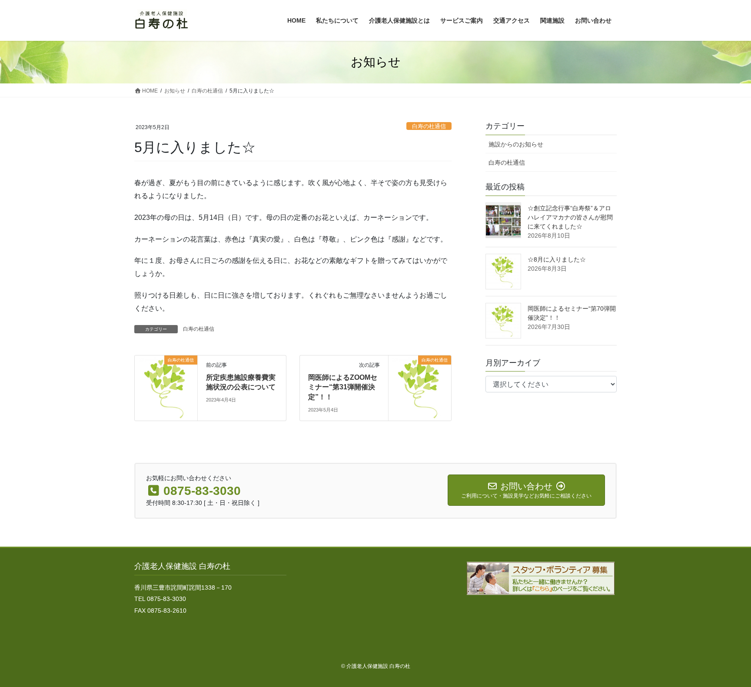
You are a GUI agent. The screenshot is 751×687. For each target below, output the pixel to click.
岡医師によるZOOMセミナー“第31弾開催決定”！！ (342, 387)
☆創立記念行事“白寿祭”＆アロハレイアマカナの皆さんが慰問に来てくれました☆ (570, 217)
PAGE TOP (725, 659)
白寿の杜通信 (429, 126)
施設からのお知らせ (515, 144)
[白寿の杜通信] (166, 387)
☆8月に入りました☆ (557, 259)
